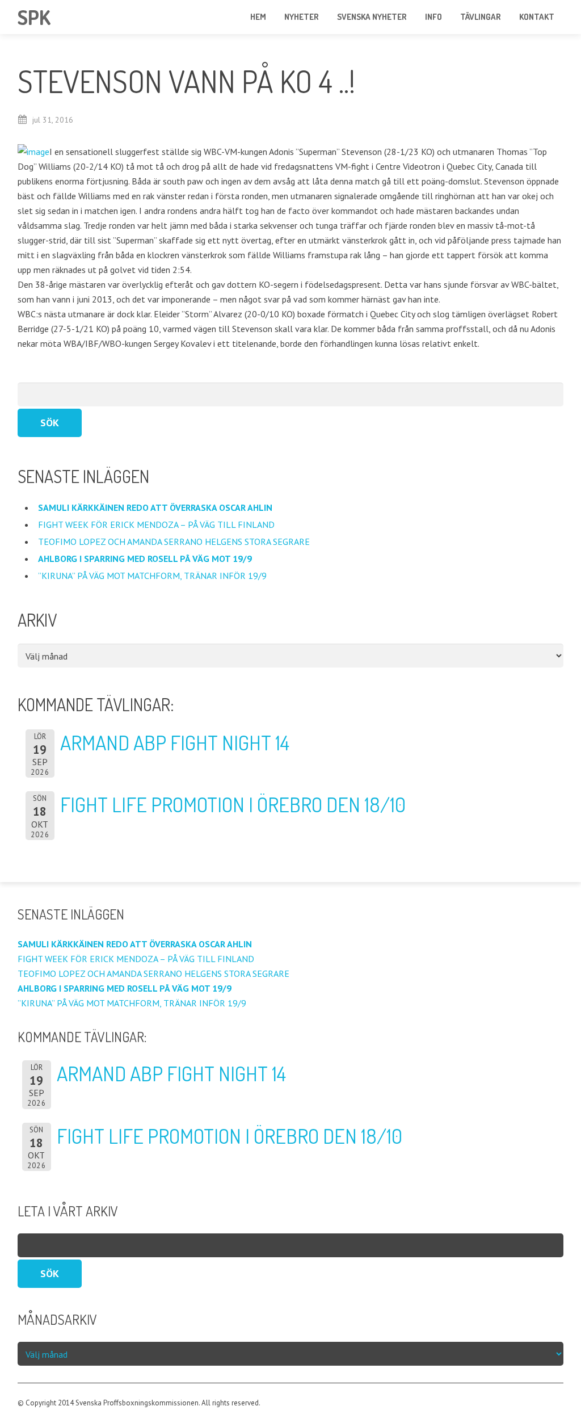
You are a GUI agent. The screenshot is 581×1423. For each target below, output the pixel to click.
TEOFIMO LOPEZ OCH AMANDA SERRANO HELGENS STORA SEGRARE (175, 541)
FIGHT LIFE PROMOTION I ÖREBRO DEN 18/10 (233, 804)
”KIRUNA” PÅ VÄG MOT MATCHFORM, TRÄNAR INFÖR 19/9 (153, 575)
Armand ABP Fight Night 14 (174, 742)
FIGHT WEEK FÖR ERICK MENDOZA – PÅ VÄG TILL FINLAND (156, 524)
